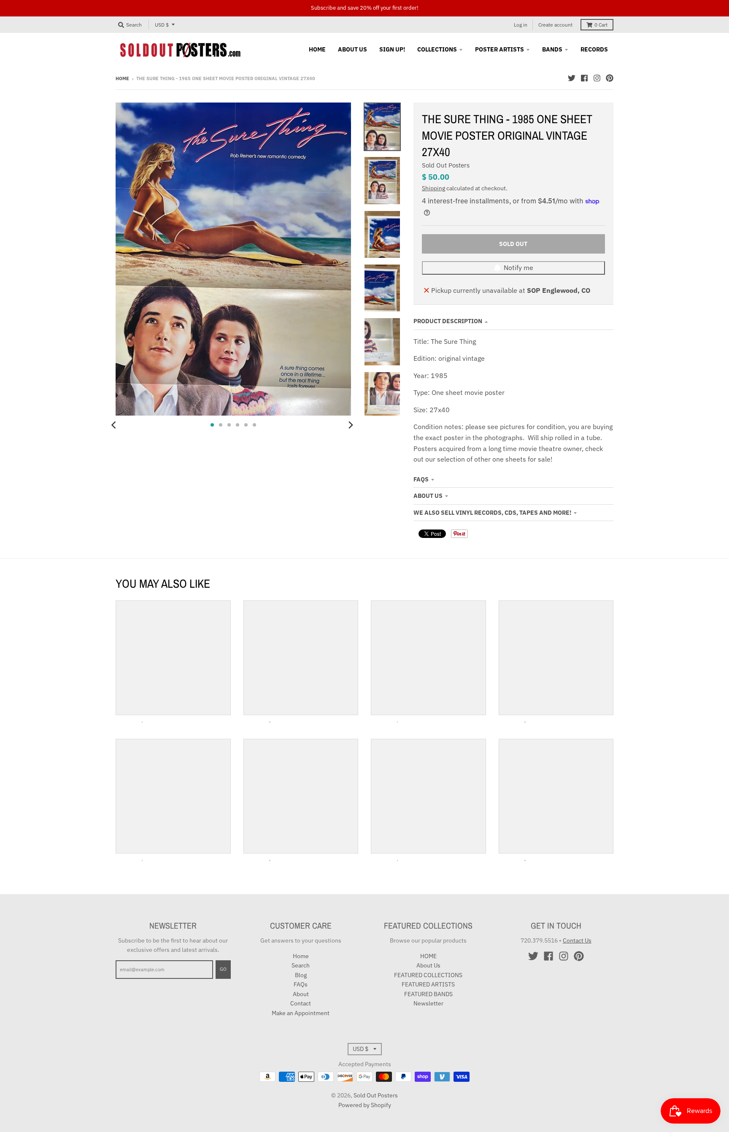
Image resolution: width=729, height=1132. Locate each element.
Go (223, 969)
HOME (428, 956)
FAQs (421, 479)
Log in (520, 25)
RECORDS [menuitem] (594, 49)
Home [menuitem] (317, 49)
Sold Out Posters (446, 165)
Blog (301, 975)
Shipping (433, 188)
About (301, 994)
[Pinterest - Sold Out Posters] (609, 78)
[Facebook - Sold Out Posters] (584, 78)
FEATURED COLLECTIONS (428, 975)
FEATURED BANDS (428, 994)
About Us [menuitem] (352, 49)
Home (122, 78)
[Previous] (114, 425)
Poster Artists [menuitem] (499, 49)
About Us (428, 496)
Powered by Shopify (364, 1105)
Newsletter (428, 1003)
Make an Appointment (300, 1013)
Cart (601, 25)
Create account (555, 25)
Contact (300, 1003)
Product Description (447, 321)
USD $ (162, 25)
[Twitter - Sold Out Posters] (571, 78)
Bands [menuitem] (552, 49)
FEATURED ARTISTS (428, 984)
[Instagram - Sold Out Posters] (597, 78)
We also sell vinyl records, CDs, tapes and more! (492, 512)
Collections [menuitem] (437, 49)
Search (301, 965)
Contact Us (577, 940)
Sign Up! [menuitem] (392, 49)
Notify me (518, 267)
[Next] (350, 425)
